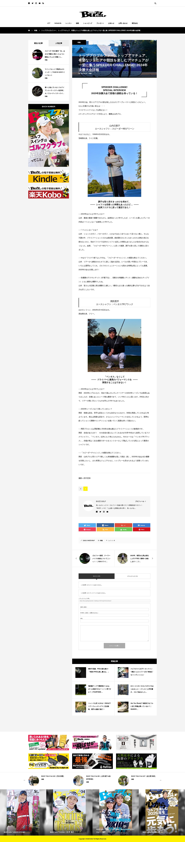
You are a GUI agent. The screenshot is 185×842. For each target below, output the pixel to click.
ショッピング (87, 23)
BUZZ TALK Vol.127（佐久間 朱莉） (98, 776)
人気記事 (58, 43)
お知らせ (111, 23)
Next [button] (160, 780)
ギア (48, 23)
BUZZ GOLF (91, 540)
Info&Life (58, 23)
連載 (77, 23)
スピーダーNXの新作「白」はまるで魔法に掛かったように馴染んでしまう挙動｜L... (55, 54)
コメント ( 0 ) (96, 576)
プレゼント (100, 23)
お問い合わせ (123, 23)
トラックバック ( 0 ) (132, 576)
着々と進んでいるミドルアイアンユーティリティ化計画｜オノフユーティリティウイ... (54, 90)
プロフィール (139, 501)
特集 (79, 42)
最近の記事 (38, 43)
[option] (47, 780)
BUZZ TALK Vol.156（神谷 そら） (143, 776)
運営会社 (135, 23)
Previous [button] (24, 780)
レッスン (69, 23)
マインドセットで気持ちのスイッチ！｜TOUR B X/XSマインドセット (55, 72)
